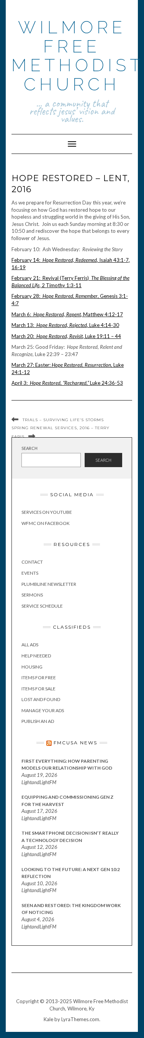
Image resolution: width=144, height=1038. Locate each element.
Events (29, 573)
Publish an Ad (37, 721)
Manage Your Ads (42, 710)
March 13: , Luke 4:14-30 (65, 325)
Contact (32, 562)
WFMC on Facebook (45, 523)
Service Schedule (42, 606)
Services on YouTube (46, 512)
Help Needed (36, 656)
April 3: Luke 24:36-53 (67, 383)
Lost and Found (40, 699)
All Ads (29, 644)
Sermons (32, 595)
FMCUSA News (75, 742)
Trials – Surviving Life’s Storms (63, 419)
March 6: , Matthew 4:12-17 (67, 314)
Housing (32, 667)
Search (29, 448)
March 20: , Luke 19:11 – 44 (66, 336)
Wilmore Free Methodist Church (77, 56)
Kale (48, 1019)
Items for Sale (38, 688)
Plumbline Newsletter (48, 584)
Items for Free (38, 677)
